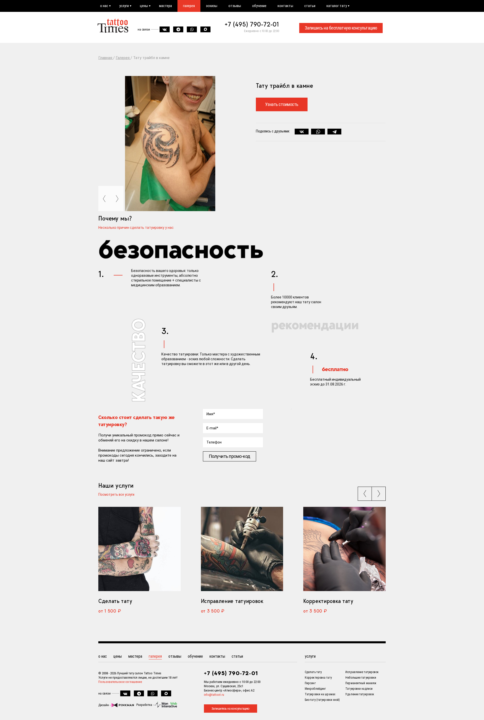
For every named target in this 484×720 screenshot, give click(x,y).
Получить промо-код (229, 456)
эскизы (211, 6)
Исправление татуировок (232, 601)
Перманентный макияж (360, 683)
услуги (124, 6)
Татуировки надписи (359, 688)
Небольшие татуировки (360, 677)
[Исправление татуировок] (242, 549)
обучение (259, 6)
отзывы (234, 6)
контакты (285, 6)
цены (144, 6)
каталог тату (336, 6)
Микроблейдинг (315, 688)
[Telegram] (334, 132)
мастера (165, 6)
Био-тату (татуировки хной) (322, 700)
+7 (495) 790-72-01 (252, 24)
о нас (104, 6)
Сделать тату (115, 601)
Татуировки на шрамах (320, 694)
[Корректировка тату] (344, 549)
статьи (309, 6)
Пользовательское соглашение (120, 682)
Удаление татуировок (359, 694)
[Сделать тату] (139, 549)
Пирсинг (310, 683)
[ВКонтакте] (302, 132)
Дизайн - (104, 705)
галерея (189, 6)
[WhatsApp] (318, 132)
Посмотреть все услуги (116, 495)
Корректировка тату (328, 601)
